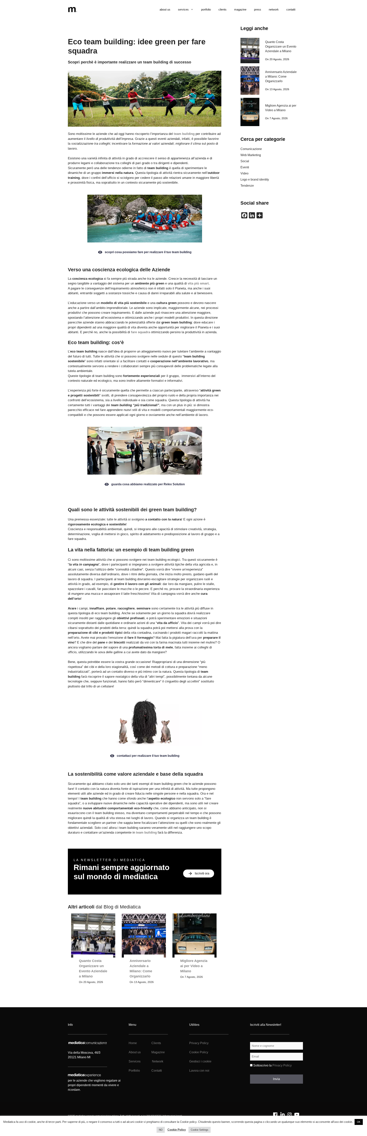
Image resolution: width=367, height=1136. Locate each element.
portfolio (206, 9)
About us (135, 1052)
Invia (276, 1079)
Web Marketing (250, 155)
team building (184, 134)
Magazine (158, 1052)
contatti (290, 9)
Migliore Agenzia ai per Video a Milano (193, 966)
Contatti (156, 1070)
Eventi (244, 167)
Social (244, 161)
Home (133, 1043)
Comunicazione (251, 149)
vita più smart (198, 283)
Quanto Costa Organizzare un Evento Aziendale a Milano (280, 46)
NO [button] (160, 1129)
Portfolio (134, 1070)
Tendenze (247, 185)
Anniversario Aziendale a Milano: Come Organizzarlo (281, 76)
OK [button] (359, 1122)
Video (244, 173)
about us (165, 9)
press (257, 9)
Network (157, 1061)
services (183, 9)
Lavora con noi (199, 1070)
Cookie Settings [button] (199, 1129)
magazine (240, 9)
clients (222, 9)
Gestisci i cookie (200, 1061)
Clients (156, 1043)
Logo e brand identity (254, 179)
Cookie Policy (198, 1052)
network (274, 9)
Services (134, 1061)
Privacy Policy (199, 1043)
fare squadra (140, 332)
